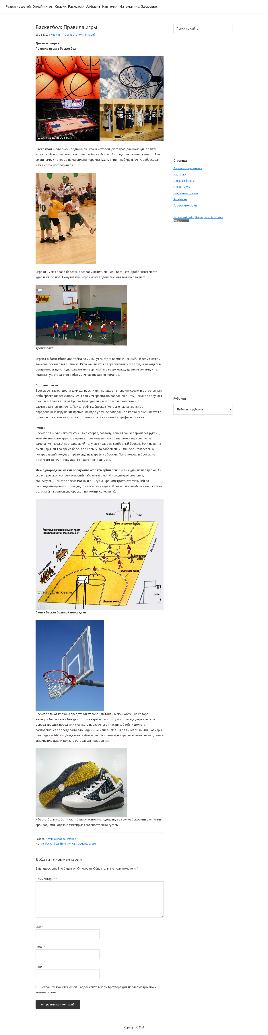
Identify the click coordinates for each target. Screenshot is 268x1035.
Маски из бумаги (184, 180)
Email (40, 947)
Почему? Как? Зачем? (73, 843)
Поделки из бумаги (185, 193)
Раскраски (180, 199)
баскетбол (52, 843)
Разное (71, 839)
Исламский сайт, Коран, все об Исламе (198, 217)
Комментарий (46, 879)
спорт (92, 843)
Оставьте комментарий (80, 34)
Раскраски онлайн (185, 205)
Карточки (179, 174)
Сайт (39, 967)
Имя (40, 927)
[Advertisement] (188, 95)
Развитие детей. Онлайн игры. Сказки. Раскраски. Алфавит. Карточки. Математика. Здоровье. (81, 6)
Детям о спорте (56, 839)
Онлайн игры (181, 187)
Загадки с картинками (187, 168)
